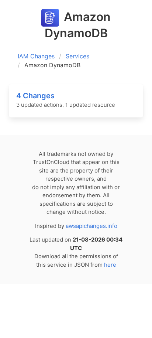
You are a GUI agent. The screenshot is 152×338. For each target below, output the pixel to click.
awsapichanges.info (91, 225)
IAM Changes (36, 56)
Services (77, 56)
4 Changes (35, 95)
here (110, 264)
